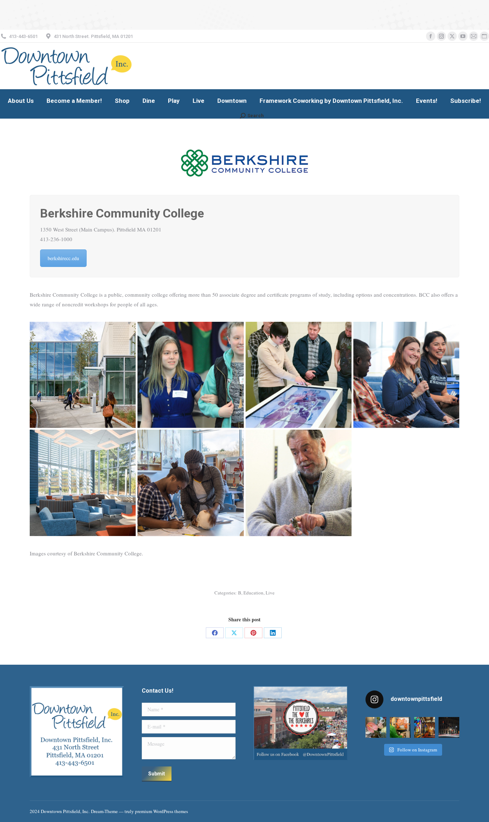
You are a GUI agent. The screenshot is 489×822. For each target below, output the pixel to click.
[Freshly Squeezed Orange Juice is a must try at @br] (400, 727)
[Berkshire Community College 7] (83, 375)
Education (253, 592)
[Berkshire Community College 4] (299, 375)
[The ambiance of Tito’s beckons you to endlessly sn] (424, 727)
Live (270, 592)
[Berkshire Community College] (406, 375)
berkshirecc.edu (63, 258)
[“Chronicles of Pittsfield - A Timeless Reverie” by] (449, 727)
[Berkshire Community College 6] (83, 483)
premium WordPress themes (161, 811)
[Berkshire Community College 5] (190, 483)
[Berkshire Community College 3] (299, 483)
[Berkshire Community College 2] (190, 375)
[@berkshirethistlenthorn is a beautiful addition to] (375, 727)
